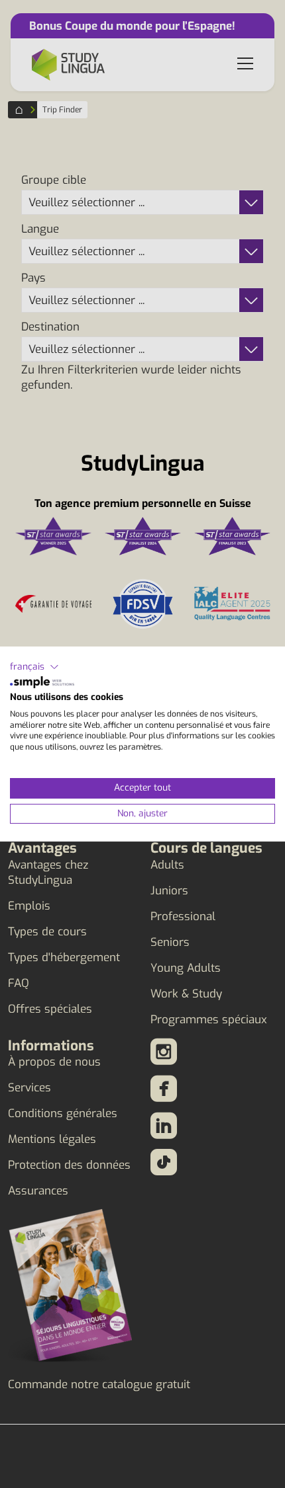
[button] (34, 667)
